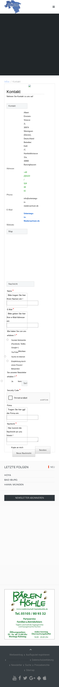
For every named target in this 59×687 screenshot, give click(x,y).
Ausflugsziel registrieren (38, 654)
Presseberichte (42, 665)
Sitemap (30, 670)
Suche (28, 665)
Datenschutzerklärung (43, 660)
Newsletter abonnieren (29, 498)
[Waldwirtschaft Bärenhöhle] (29, 614)
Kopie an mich (17, 447)
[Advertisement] (29, 44)
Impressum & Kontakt (18, 660)
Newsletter (16, 665)
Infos (6, 81)
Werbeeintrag (16, 654)
